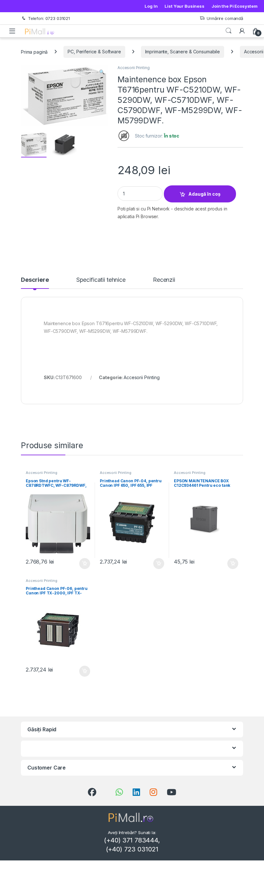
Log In (151, 6)
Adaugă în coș (204, 194)
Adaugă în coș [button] (82, 563)
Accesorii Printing (133, 67)
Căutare (228, 30)
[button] (102, 72)
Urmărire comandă (225, 18)
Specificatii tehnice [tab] (101, 280)
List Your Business (184, 6)
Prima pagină (34, 51)
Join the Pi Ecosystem (235, 6)
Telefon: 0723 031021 (49, 18)
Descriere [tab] (35, 280)
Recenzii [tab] (164, 280)
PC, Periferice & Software (94, 51)
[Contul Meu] (242, 31)
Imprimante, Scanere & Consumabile (182, 51)
